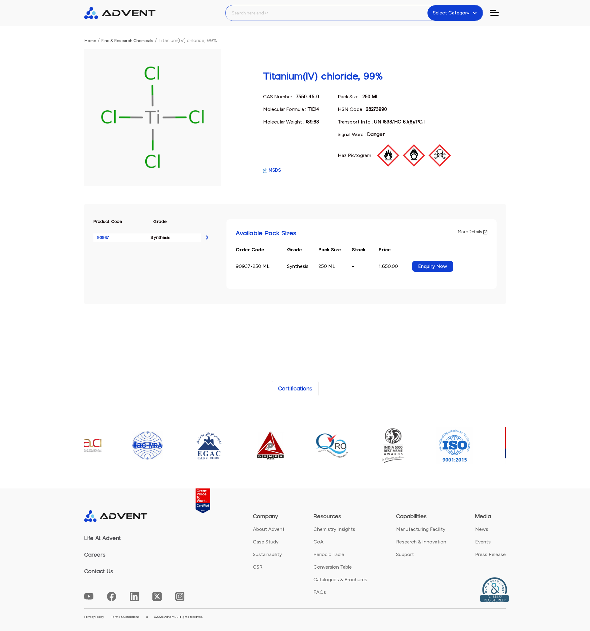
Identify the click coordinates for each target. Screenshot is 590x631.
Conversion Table (332, 567)
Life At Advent (102, 538)
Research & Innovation (421, 542)
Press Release (490, 554)
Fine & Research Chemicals (127, 40)
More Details (470, 231)
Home (90, 40)
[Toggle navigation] (498, 13)
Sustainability (267, 554)
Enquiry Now (432, 266)
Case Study (265, 542)
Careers (94, 554)
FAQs (319, 592)
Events (483, 542)
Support (405, 554)
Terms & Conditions (125, 617)
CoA (318, 542)
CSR (257, 567)
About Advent (269, 529)
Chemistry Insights (334, 529)
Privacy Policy (94, 617)
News (481, 529)
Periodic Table (328, 554)
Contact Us (98, 571)
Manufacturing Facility (420, 529)
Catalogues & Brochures (340, 579)
